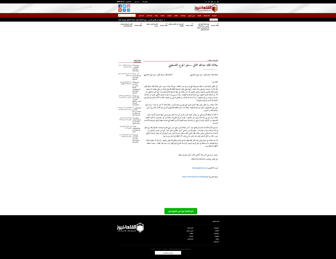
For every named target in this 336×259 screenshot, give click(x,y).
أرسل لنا (145, 1)
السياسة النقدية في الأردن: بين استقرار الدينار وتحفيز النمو (125, 135)
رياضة (156, 15)
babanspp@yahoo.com (200, 168)
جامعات (162, 15)
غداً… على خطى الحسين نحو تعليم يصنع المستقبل (125, 74)
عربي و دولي (191, 15)
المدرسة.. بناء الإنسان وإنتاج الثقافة (176, 25)
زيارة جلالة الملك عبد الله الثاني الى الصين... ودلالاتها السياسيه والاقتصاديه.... (125, 97)
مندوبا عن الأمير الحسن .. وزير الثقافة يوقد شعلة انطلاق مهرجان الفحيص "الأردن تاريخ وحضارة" (141, 19)
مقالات (176, 15)
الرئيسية (214, 15)
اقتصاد (199, 15)
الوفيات (169, 15)
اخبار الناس (149, 15)
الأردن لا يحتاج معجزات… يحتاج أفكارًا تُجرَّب (125, 25)
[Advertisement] (168, 44)
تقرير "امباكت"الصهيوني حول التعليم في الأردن (126, 127)
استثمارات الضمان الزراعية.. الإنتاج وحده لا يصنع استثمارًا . (125, 119)
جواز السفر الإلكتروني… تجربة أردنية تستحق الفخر (125, 66)
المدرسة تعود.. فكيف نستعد (152, 25)
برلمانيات (183, 15)
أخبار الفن (141, 15)
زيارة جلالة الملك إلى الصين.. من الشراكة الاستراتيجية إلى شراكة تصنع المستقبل (203, 27)
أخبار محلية (206, 15)
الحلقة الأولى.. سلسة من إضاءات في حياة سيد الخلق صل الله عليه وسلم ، (125, 109)
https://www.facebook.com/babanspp (195, 176)
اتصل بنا (153, 249)
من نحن (136, 1)
